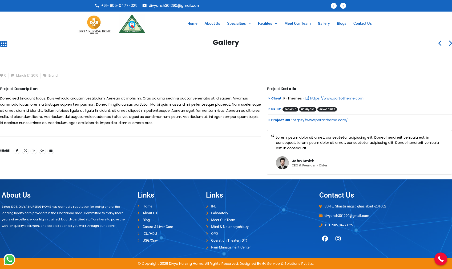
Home (192, 23)
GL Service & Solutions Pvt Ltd (287, 263)
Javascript (327, 109)
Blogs (341, 23)
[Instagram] (338, 238)
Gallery (324, 23)
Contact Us (362, 23)
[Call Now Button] (440, 258)
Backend (290, 109)
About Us (212, 23)
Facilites (265, 23)
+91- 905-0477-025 (116, 5)
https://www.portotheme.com (336, 98)
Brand (53, 75)
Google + (42, 150)
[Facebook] (325, 238)
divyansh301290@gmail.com (171, 5)
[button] (239, 23)
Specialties (236, 23)
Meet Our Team (297, 23)
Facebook (17, 150)
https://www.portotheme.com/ (320, 119)
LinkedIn (34, 150)
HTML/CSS (308, 109)
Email (51, 150)
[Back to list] (3, 44)
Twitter (25, 150)
